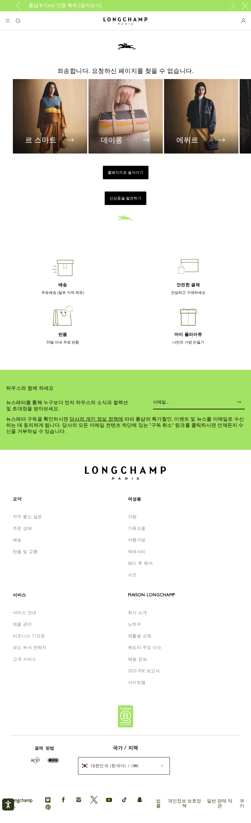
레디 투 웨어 (140, 563)
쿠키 (242, 803)
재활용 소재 (140, 635)
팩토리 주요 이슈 (145, 647)
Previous (20, 6)
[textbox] (113, 765)
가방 (132, 516)
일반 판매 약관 (219, 803)
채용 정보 (137, 659)
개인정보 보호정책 (184, 803)
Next (231, 6)
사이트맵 (137, 682)
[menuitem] (124, 766)
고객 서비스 (24, 659)
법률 (158, 803)
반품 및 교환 (25, 551)
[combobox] (124, 766)
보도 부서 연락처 (30, 647)
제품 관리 (22, 624)
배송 (17, 539)
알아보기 (34, 5)
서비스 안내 (24, 612)
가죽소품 (137, 528)
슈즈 (132, 574)
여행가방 (137, 539)
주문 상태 (22, 528)
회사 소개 (137, 612)
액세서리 (137, 551)
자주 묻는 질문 (27, 516)
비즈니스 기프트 (29, 635)
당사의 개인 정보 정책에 (96, 419)
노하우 (134, 624)
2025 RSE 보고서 (144, 670)
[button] (18, 21)
